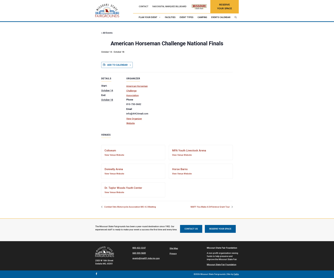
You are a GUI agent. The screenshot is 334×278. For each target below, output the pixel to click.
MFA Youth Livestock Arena (189, 150)
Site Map (174, 248)
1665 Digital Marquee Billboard (169, 6)
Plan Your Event (148, 17)
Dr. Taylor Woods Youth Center (123, 187)
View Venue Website (114, 155)
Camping (202, 17)
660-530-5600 (139, 253)
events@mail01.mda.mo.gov (146, 258)
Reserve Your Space (220, 229)
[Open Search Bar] (235, 17)
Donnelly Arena (114, 169)
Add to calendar (117, 65)
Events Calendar (220, 17)
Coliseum (110, 150)
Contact (143, 6)
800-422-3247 (139, 248)
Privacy (173, 253)
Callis (236, 274)
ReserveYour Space (224, 6)
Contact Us (191, 229)
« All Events (107, 33)
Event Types (186, 17)
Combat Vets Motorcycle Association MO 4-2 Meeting (130, 207)
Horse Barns (180, 169)
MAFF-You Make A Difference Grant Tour (210, 207)
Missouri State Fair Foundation (221, 264)
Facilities (170, 17)
